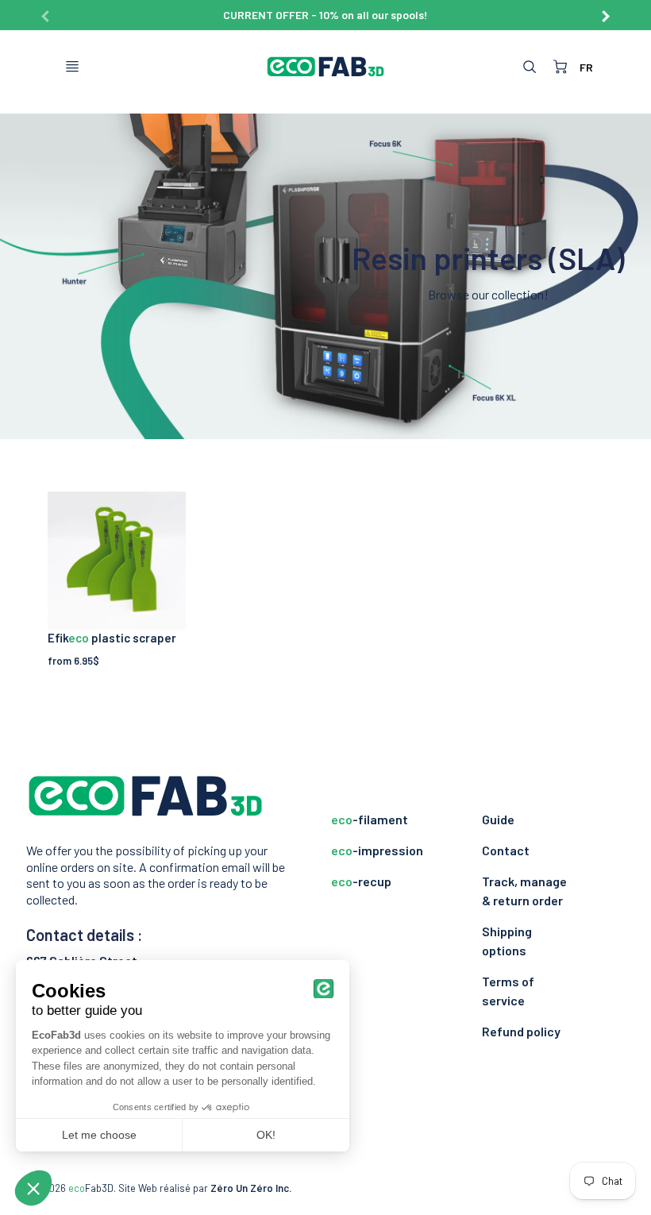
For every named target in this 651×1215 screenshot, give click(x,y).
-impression (377, 850)
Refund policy (521, 1031)
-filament (369, 819)
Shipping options (507, 941)
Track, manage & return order (524, 891)
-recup (361, 881)
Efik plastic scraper (112, 638)
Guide (498, 819)
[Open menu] (72, 67)
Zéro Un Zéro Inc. (250, 1188)
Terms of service (508, 991)
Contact (506, 850)
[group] (325, 15)
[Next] (605, 10)
